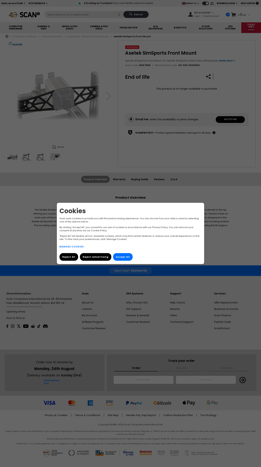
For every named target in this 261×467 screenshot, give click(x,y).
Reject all (68, 257)
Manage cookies (71, 246)
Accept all (123, 257)
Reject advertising (95, 257)
